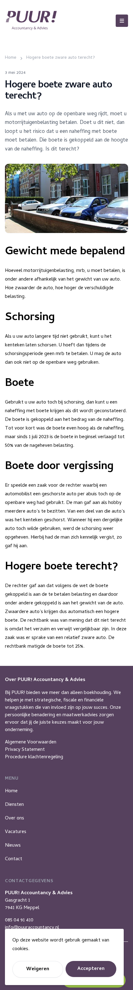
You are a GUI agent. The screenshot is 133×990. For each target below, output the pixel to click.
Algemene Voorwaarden (30, 742)
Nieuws (13, 846)
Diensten (14, 805)
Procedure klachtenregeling (34, 757)
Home (11, 791)
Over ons (14, 818)
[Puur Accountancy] (31, 20)
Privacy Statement (25, 750)
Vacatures (15, 832)
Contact (13, 859)
